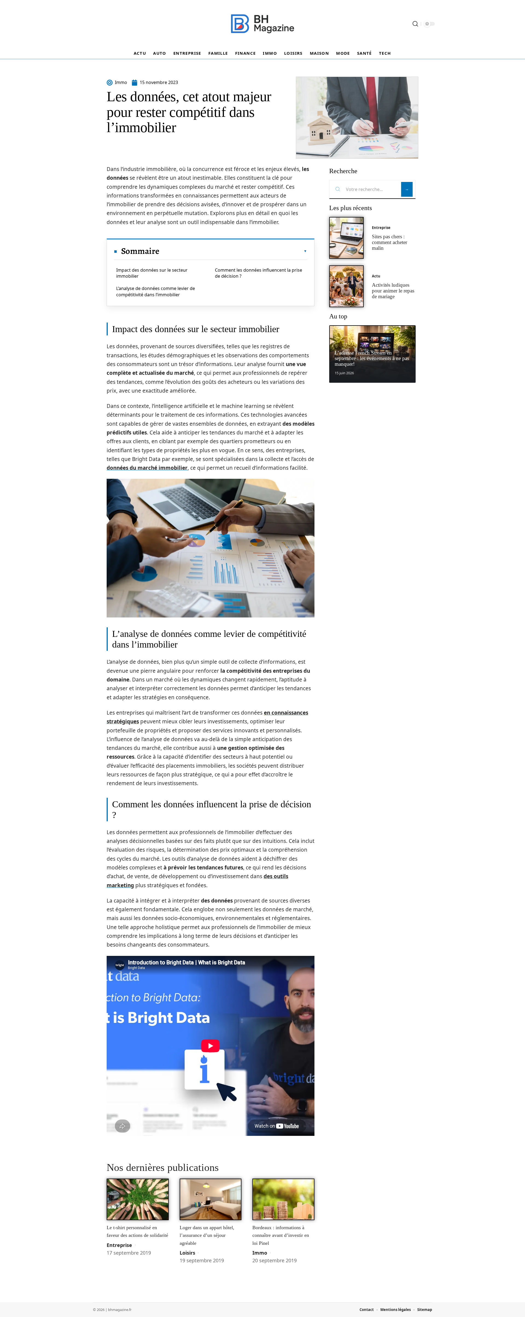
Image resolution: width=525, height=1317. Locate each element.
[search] (415, 23)
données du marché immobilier (147, 467)
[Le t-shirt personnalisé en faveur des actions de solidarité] (137, 1199)
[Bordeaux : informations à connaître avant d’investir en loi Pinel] (283, 1199)
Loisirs (187, 1252)
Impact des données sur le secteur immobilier (152, 273)
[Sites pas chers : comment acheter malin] (346, 238)
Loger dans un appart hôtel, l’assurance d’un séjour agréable (207, 1235)
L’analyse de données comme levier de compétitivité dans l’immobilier (155, 291)
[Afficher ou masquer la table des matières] (233, 251)
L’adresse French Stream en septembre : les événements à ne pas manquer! (372, 358)
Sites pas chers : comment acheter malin (389, 242)
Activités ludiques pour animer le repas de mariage (393, 290)
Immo (259, 1252)
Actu (376, 276)
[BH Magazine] (262, 23)
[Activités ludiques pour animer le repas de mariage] (346, 286)
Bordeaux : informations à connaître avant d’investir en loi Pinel (280, 1235)
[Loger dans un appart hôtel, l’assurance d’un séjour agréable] (210, 1199)
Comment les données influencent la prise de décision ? (258, 273)
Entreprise (119, 1245)
